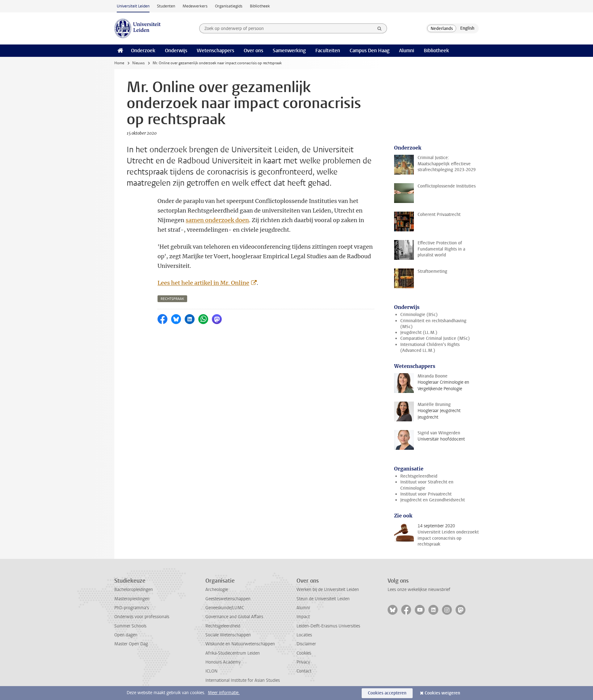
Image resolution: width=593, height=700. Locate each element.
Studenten (166, 6)
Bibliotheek (260, 6)
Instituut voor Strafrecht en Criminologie (426, 485)
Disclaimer (306, 644)
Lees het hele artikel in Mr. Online (203, 282)
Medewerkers (195, 6)
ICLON (211, 671)
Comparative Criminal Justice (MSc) (435, 338)
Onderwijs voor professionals (141, 617)
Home (119, 63)
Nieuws (138, 63)
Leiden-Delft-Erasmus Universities (328, 626)
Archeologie (216, 589)
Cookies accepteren (387, 693)
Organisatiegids (228, 6)
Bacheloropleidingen (133, 589)
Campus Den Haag (369, 50)
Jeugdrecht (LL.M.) (418, 332)
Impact (303, 617)
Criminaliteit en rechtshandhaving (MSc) (433, 324)
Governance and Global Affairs (234, 617)
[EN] (467, 28)
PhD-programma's (131, 608)
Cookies (303, 653)
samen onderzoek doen (217, 220)
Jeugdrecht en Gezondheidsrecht (432, 500)
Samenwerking (289, 50)
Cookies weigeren (442, 693)
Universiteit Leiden (133, 6)
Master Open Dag (131, 644)
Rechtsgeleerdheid (418, 476)
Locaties (304, 635)
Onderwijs (176, 50)
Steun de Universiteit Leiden (323, 599)
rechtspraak (172, 299)
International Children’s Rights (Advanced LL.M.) (430, 347)
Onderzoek (143, 50)
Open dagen (125, 635)
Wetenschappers (215, 50)
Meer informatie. (224, 693)
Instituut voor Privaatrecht (426, 494)
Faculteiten (327, 50)
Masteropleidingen (131, 599)
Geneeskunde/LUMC (224, 608)
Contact (303, 671)
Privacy (303, 662)
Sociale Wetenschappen (228, 635)
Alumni (406, 50)
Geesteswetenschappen (227, 599)
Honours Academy (223, 662)
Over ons (253, 50)
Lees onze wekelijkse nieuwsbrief (419, 589)
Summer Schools (130, 626)
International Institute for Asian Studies (242, 680)
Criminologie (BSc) (419, 315)
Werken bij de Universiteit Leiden (327, 589)
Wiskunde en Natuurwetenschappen (240, 644)
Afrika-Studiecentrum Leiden (232, 653)
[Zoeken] (379, 28)
